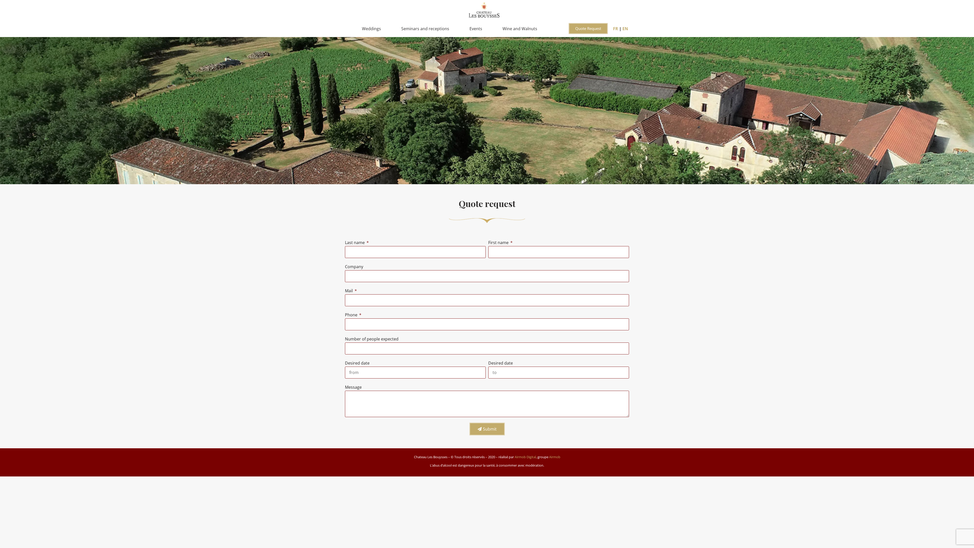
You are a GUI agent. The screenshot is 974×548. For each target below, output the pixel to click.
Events (475, 28)
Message (353, 387)
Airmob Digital (525, 457)
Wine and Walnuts (519, 28)
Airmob (554, 457)
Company (354, 266)
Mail (349, 291)
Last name (355, 242)
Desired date (357, 363)
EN (625, 28)
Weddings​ (371, 28)
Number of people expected (371, 339)
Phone (351, 315)
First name (499, 242)
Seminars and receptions (425, 28)
